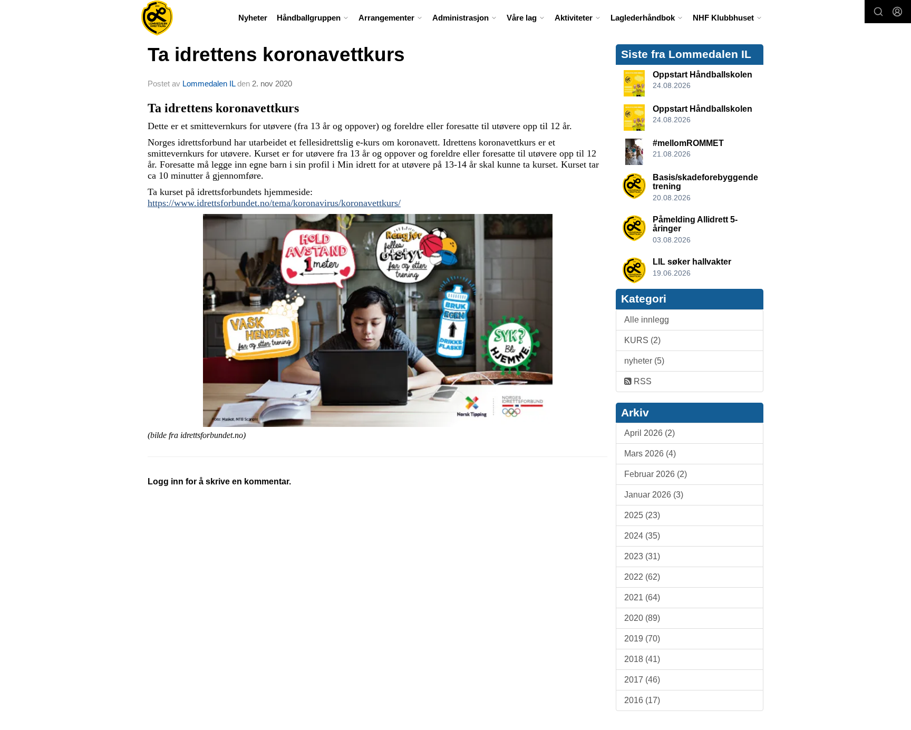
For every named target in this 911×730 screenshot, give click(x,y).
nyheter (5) (644, 360)
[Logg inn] (897, 11)
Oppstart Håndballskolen (702, 74)
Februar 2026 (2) (655, 474)
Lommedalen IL (208, 83)
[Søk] (878, 11)
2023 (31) (642, 556)
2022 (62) (642, 576)
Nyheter (252, 17)
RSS (642, 381)
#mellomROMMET (688, 143)
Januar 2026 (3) (653, 494)
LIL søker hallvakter (692, 261)
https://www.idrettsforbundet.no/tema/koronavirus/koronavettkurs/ (274, 203)
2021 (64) (642, 597)
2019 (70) (642, 638)
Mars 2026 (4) (650, 453)
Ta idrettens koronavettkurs (276, 54)
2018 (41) (642, 659)
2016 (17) (642, 700)
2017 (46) (642, 679)
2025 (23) (642, 515)
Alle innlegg (646, 319)
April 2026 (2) (649, 433)
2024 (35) (642, 535)
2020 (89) (642, 618)
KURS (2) (642, 340)
